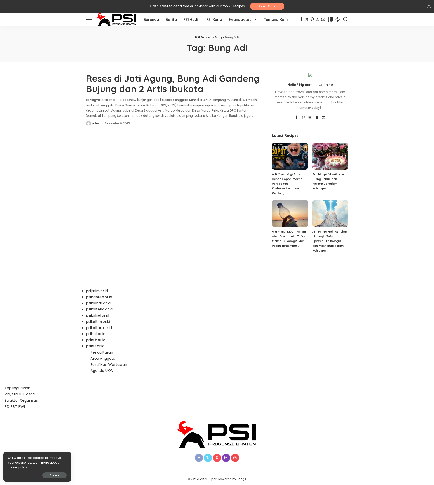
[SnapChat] (317, 118)
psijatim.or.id (97, 291)
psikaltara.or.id (99, 327)
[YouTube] (323, 19)
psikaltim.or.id (98, 321)
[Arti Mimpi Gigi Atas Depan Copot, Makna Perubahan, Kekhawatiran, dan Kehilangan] (290, 156)
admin (96, 123)
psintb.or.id (95, 340)
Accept (54, 475)
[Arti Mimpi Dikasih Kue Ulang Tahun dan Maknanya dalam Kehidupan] (330, 156)
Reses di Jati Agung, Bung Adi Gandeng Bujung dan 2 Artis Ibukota (172, 83)
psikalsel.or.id (97, 315)
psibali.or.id (95, 333)
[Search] (345, 19)
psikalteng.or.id (99, 309)
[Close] (429, 6)
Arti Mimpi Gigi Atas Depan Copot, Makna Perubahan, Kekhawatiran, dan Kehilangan (287, 183)
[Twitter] (307, 19)
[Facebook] (301, 19)
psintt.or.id (95, 346)
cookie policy (17, 467)
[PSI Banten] (117, 19)
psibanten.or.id (99, 297)
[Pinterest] (312, 19)
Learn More (267, 6)
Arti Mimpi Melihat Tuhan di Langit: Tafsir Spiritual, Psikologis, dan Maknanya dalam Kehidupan (330, 241)
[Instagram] (318, 19)
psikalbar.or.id (98, 303)
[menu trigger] (91, 19)
